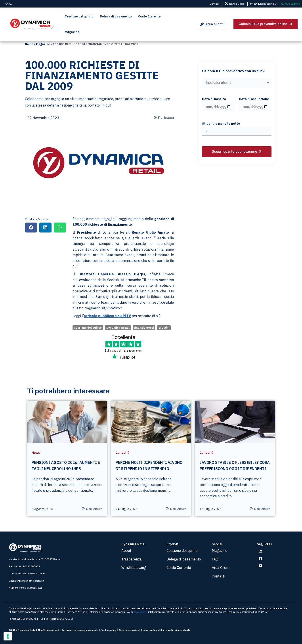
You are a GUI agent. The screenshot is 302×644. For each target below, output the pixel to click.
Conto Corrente (149, 16)
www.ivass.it (140, 612)
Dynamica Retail (118, 328)
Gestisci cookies (129, 630)
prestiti (164, 328)
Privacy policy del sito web (157, 630)
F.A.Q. (8, 3)
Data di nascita (214, 99)
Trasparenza (131, 559)
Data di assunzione (254, 99)
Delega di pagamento (116, 16)
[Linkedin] (260, 551)
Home (29, 44)
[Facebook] (260, 558)
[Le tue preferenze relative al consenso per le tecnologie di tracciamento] (8, 636)
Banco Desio (237, 3)
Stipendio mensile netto (221, 124)
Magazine (72, 32)
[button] (31, 227)
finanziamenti (144, 328)
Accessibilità (183, 630)
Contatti (214, 3)
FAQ (215, 559)
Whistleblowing (133, 567)
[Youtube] (260, 565)
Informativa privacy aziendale (80, 630)
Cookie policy (109, 630)
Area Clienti (221, 567)
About (126, 550)
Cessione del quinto (79, 16)
